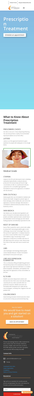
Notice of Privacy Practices (10, 372)
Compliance (6, 370)
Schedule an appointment (14, 35)
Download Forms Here (9, 366)
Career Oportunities (8, 368)
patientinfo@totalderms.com (13, 358)
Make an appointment (17, 322)
